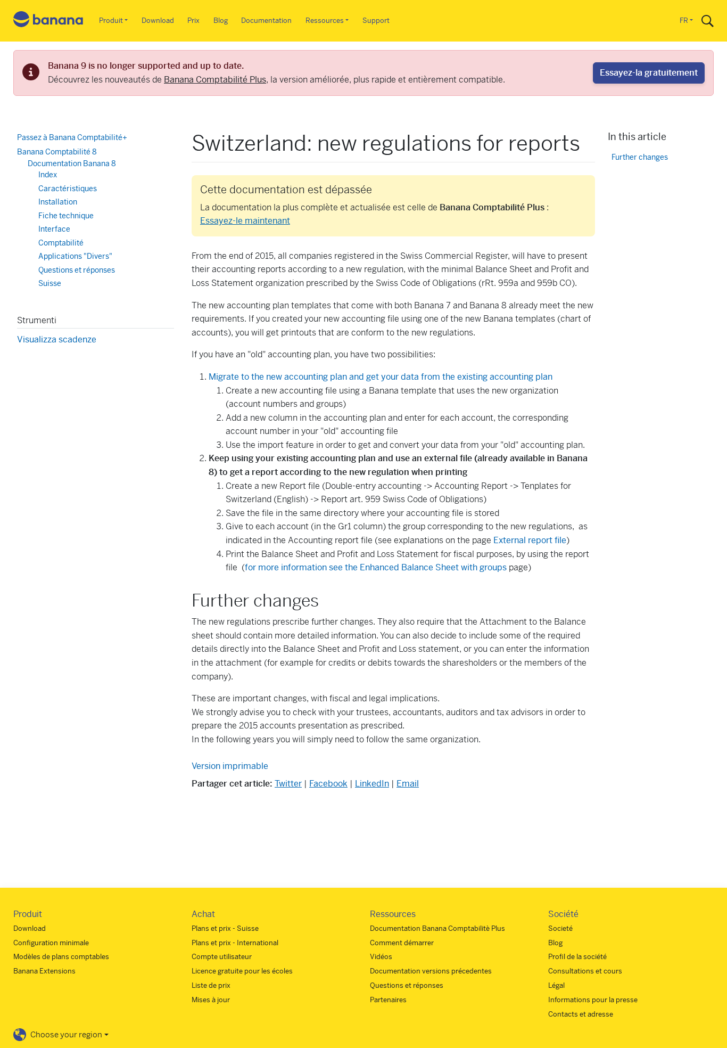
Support (376, 20)
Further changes (640, 156)
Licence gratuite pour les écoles (242, 971)
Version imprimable (230, 766)
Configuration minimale (51, 942)
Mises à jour (211, 999)
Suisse (49, 283)
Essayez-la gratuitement (649, 72)
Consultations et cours (585, 971)
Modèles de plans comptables (61, 956)
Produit (111, 20)
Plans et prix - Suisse (225, 928)
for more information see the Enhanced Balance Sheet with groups (377, 567)
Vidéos (381, 956)
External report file (529, 540)
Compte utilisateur (222, 956)
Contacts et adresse (580, 1014)
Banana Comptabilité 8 (57, 152)
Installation (57, 202)
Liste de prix (211, 985)
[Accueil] (48, 21)
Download (158, 20)
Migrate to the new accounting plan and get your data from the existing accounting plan (380, 376)
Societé (560, 928)
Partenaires (388, 999)
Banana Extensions (44, 971)
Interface (54, 229)
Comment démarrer (402, 942)
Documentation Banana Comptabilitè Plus (437, 928)
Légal (556, 985)
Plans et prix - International (235, 942)
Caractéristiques (67, 188)
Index (47, 174)
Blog (220, 20)
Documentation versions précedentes (431, 971)
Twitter (288, 783)
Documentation (266, 20)
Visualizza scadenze (56, 339)
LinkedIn (372, 783)
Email (407, 783)
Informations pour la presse (593, 999)
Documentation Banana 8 (72, 163)
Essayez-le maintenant (245, 220)
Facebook (328, 783)
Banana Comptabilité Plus (215, 79)
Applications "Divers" (75, 256)
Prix (193, 20)
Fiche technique (66, 215)
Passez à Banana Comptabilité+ (72, 137)
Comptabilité (61, 243)
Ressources (324, 20)
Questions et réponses (76, 270)
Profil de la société (577, 956)
